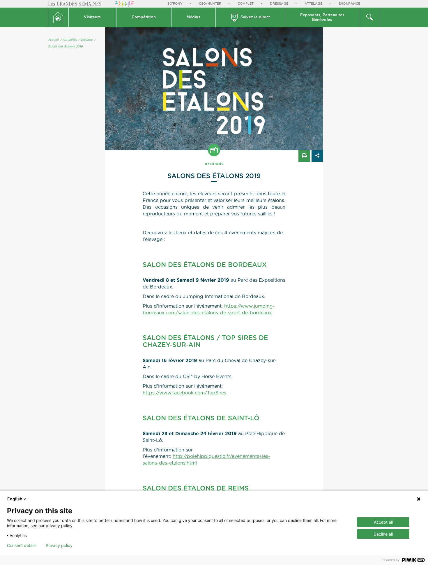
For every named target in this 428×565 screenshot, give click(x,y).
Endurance (349, 3)
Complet (246, 3)
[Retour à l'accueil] (58, 17)
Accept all (383, 522)
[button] (92, 17)
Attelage (313, 3)
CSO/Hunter (210, 3)
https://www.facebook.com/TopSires (184, 393)
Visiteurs (92, 17)
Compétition (144, 17)
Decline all (383, 534)
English (14, 498)
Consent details (21, 545)
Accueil (53, 39)
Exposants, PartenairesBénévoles (322, 17)
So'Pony (175, 3)
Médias (193, 17)
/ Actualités (68, 39)
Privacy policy (59, 545)
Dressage (279, 3)
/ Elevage (86, 39)
